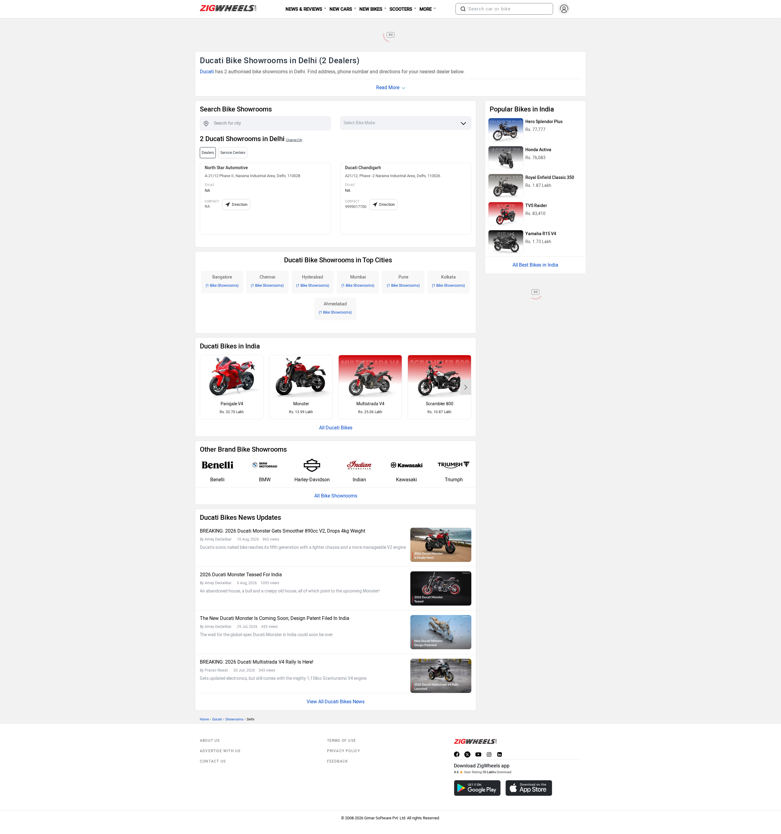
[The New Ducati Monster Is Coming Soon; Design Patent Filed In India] (440, 632)
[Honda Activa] (506, 158)
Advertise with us (220, 751)
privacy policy (343, 751)
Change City (294, 140)
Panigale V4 (232, 403)
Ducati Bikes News (345, 702)
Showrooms (234, 719)
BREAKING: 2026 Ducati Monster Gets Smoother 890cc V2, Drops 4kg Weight (282, 531)
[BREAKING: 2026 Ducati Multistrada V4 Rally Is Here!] (440, 676)
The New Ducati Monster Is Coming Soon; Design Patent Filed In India (274, 618)
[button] (463, 8)
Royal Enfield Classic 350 (549, 177)
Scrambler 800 (439, 403)
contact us (213, 761)
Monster (301, 403)
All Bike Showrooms (335, 496)
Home (204, 719)
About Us (210, 740)
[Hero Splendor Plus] (506, 130)
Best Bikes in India (538, 265)
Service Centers (232, 153)
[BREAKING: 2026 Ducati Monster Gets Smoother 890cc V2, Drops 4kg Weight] (440, 545)
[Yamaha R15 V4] (506, 242)
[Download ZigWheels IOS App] (529, 788)
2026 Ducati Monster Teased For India (241, 574)
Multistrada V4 (370, 403)
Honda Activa (538, 149)
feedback (337, 761)
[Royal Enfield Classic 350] (506, 186)
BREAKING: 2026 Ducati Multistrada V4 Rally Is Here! (256, 662)
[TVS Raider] (506, 214)
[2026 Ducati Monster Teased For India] (440, 588)
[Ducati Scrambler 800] (439, 376)
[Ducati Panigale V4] (231, 376)
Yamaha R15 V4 (540, 233)
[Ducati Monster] (301, 376)
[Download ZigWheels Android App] (477, 788)
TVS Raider (536, 205)
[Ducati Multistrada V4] (370, 376)
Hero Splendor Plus (544, 121)
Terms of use (341, 740)
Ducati (207, 72)
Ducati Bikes (339, 428)
